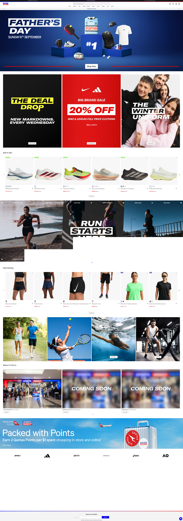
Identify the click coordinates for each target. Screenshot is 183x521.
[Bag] (179, 4)
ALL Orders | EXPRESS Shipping (91, 0)
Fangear (103, 6)
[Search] (74, 4)
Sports (98, 6)
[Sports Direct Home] (5, 4)
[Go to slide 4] (91, 414)
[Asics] (135, 455)
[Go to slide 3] (90, 414)
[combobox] (91, 4)
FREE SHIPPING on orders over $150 (32, 0)
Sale (107, 6)
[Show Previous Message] (4, 9)
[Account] (176, 4)
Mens (70, 6)
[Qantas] (91, 433)
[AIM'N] (76, 455)
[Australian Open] (165, 455)
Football (84, 6)
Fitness (93, 6)
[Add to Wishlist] (32, 158)
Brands (112, 6)
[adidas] (47, 455)
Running (88, 6)
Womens (74, 6)
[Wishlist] (173, 4)
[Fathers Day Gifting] (91, 40)
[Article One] (106, 455)
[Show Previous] (4, 174)
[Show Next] (179, 174)
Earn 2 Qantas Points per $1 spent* (150, 0)
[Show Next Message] (179, 9)
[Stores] (170, 4)
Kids (79, 6)
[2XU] (17, 455)
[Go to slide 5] (92, 414)
